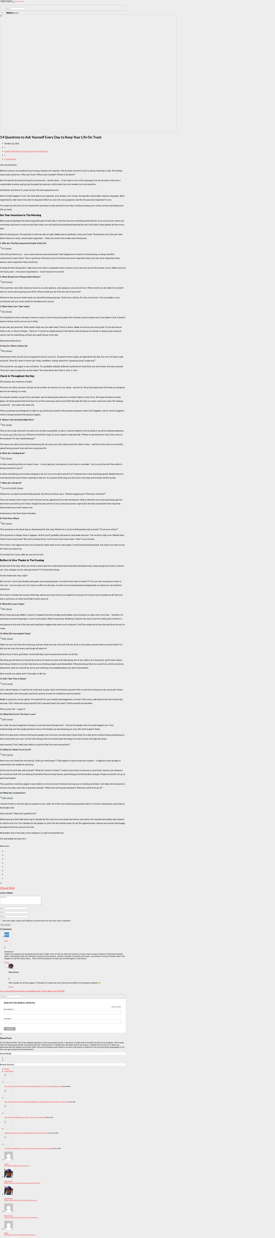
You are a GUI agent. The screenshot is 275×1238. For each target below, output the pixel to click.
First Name (7, 1019)
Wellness (43, 151)
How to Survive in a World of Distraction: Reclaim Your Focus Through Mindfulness (32, 1086)
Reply (6, 962)
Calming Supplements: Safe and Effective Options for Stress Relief (27, 1133)
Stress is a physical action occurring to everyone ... (21, 1216)
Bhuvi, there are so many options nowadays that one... (22, 1182)
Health (7, 151)
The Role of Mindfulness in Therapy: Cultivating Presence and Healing (28, 1148)
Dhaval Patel (7, 887)
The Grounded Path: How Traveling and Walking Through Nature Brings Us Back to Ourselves (36, 1102)
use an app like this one (14, 434)
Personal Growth (31, 151)
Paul (6, 941)
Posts (6, 1069)
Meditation (16, 151)
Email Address (9, 1009)
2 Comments (10, 159)
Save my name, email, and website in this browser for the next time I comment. (37, 921)
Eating (8, 13)
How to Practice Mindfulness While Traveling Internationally (25, 1117)
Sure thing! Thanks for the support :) (16, 1165)
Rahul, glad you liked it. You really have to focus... (20, 1199)
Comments (9, 1071)
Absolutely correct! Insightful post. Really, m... (20, 1234)
